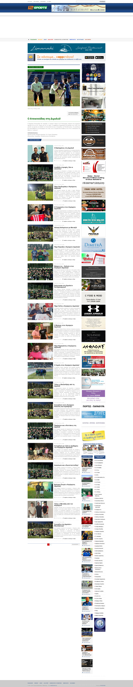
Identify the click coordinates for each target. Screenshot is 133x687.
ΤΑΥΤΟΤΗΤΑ (30, 1)
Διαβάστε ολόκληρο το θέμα (69, 160)
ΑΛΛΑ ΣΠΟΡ (50, 39)
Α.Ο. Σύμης (97, 484)
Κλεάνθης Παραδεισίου (100, 579)
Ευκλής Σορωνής (99, 560)
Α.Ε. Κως (97, 470)
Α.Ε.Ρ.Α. (97, 475)
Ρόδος (96, 610)
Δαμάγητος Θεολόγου (100, 543)
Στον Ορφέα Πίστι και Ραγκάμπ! (86, 526)
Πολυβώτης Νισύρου (99, 603)
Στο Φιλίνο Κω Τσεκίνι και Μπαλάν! (85, 622)
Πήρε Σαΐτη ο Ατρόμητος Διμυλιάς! (66, 306)
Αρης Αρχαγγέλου (99, 521)
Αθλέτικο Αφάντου (99, 498)
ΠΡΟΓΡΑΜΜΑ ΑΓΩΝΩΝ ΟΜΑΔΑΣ (35, 67)
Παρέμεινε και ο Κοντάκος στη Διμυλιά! (65, 426)
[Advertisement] (66, 25)
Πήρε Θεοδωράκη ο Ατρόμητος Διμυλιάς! (65, 187)
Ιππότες (97, 574)
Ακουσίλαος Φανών (99, 500)
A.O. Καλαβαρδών (99, 462)
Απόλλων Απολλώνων (100, 512)
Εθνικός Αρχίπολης (99, 555)
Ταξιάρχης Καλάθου (99, 613)
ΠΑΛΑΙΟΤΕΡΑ (75, 544)
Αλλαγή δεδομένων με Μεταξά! (65, 227)
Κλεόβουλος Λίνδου (99, 581)
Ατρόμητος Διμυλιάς (99, 531)
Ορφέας (96, 593)
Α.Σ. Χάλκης (97, 491)
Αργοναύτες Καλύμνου (100, 519)
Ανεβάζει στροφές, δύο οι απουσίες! (63, 168)
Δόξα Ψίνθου (98, 553)
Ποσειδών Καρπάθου (99, 608)
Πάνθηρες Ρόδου (98, 600)
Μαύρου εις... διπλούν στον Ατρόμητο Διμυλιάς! (64, 267)
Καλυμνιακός (98, 576)
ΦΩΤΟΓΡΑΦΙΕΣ (80, 39)
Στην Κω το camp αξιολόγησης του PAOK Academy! (86, 669)
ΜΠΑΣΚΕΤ (40, 39)
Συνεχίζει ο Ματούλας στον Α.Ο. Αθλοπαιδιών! (86, 654)
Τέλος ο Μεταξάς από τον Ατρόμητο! (63, 504)
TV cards (49, 1)
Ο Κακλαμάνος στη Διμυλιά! (64, 148)
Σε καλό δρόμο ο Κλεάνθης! (86, 484)
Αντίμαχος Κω (98, 509)
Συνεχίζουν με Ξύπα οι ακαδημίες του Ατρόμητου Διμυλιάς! (66, 446)
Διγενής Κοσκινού (99, 548)
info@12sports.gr (53, 685)
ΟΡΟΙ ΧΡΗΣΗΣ (36, 1)
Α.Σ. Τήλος (97, 489)
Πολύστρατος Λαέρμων (100, 605)
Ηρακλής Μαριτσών (99, 565)
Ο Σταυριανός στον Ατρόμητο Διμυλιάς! (65, 208)
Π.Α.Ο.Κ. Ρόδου (98, 598)
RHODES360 (102, 685)
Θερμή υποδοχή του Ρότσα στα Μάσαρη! (87, 469)
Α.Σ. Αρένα (97, 487)
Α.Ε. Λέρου (97, 472)
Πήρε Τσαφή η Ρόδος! (85, 498)
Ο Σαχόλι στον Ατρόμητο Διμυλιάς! (66, 365)
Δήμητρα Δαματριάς (99, 541)
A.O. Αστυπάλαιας (99, 460)
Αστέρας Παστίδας (99, 529)
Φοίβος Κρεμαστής (99, 615)
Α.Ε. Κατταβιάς (98, 467)
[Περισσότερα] (40, 146)
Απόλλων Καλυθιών (99, 516)
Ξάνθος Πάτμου (98, 586)
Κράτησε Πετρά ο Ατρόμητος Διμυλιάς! (64, 485)
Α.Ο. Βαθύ (97, 479)
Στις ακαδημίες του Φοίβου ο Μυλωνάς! (87, 542)
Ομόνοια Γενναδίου (99, 591)
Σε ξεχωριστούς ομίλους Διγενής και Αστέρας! (86, 591)
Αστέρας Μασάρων (99, 526)
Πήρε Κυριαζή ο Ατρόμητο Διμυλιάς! (67, 247)
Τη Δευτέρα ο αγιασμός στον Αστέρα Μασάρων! (86, 575)
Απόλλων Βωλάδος (99, 514)
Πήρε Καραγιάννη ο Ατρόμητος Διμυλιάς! (65, 346)
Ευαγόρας (97, 558)
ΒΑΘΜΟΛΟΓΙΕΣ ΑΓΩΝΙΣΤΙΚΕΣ (56, 683)
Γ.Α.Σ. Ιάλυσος (98, 533)
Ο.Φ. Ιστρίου (97, 588)
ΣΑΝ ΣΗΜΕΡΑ (88, 39)
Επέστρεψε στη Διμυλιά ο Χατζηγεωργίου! (63, 286)
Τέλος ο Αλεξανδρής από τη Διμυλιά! (64, 385)
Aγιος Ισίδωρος (98, 465)
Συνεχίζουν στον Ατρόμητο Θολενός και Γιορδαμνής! (64, 405)
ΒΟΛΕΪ (45, 39)
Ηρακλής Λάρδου (99, 563)
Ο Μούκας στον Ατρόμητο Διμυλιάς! (63, 326)
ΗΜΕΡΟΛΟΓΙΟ (73, 39)
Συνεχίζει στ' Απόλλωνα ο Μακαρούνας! (85, 608)
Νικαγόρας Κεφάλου (99, 584)
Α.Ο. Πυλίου (97, 482)
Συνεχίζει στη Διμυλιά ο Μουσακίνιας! (62, 525)
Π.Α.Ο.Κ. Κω (98, 596)
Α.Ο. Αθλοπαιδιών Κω (100, 477)
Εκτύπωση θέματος (73, 112)
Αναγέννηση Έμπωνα (100, 503)
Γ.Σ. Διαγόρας (98, 536)
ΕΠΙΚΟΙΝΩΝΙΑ (43, 1)
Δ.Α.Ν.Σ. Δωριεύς (99, 538)
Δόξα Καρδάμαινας (99, 550)
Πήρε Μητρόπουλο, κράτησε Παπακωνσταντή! (87, 559)
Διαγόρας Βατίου (98, 546)
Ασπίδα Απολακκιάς (99, 524)
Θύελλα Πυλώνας (99, 571)
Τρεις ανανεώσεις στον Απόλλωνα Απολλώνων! (86, 639)
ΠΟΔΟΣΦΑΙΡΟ (33, 39)
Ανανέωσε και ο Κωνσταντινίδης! (66, 465)
